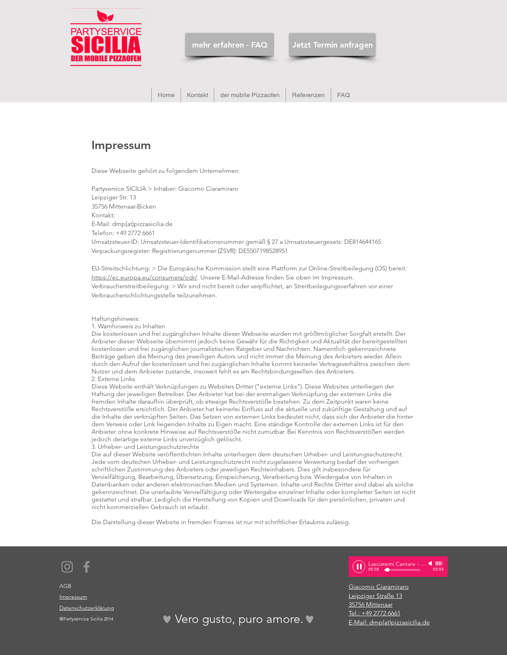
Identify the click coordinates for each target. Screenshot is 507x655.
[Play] (359, 567)
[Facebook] (86, 567)
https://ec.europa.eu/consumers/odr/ (144, 277)
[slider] (440, 563)
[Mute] (431, 563)
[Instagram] (67, 567)
